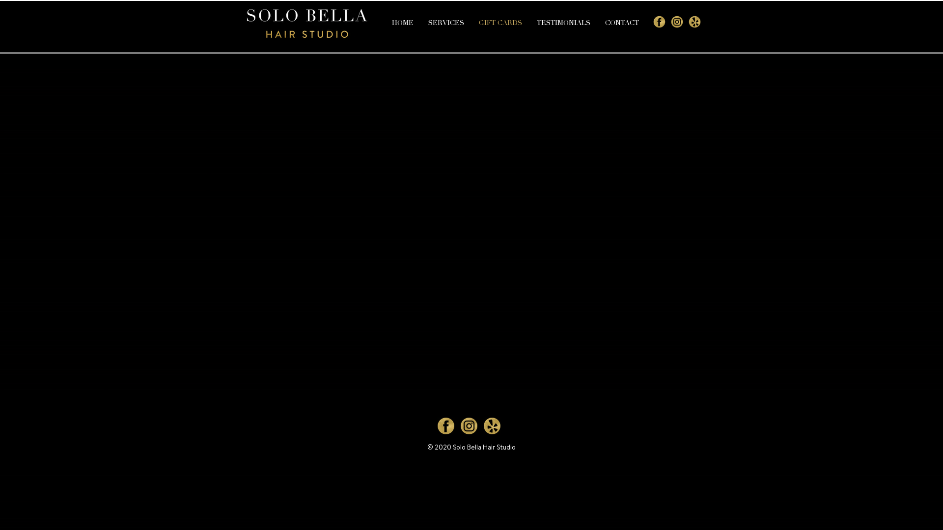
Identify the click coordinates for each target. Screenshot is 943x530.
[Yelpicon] (695, 22)
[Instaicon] (677, 22)
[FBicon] (659, 22)
